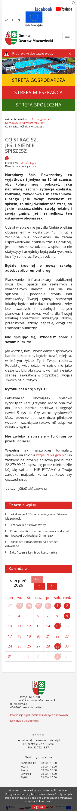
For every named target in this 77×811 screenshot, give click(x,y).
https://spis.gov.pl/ (51, 455)
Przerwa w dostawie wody (27, 525)
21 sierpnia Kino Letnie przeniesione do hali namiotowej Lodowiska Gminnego (37, 533)
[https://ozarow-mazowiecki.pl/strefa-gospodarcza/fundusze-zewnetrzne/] (34, 19)
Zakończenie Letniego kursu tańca (33, 552)
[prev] (39, 586)
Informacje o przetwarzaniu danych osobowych (39, 715)
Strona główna (40, 119)
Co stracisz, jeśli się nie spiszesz (21, 145)
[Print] (7, 158)
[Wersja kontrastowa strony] (19, 20)
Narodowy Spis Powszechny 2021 (25, 123)
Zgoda (38, 807)
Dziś (37, 579)
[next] (52, 586)
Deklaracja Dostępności (24, 721)
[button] (74, 4)
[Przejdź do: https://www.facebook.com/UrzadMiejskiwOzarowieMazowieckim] (43, 9)
